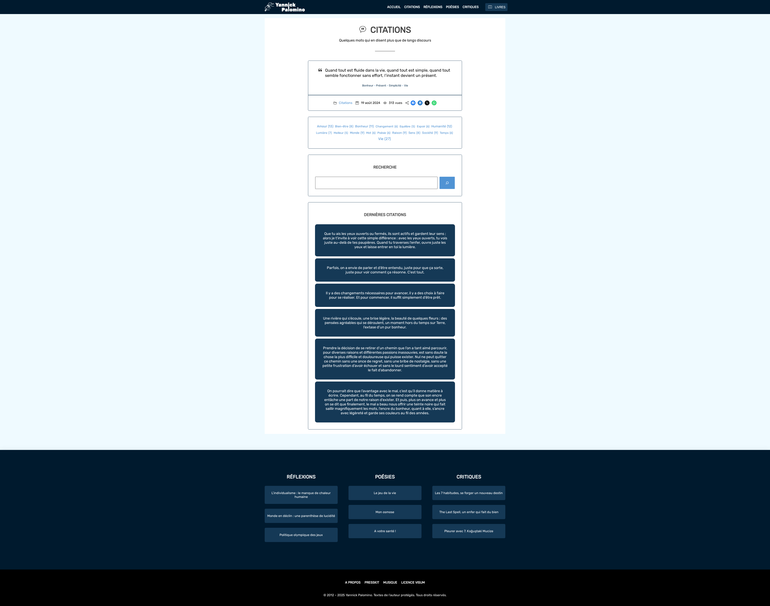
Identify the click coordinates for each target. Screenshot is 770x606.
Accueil (394, 7)
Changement (387, 126)
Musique (390, 582)
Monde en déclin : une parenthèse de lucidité (301, 516)
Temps (446, 133)
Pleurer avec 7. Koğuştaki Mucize (468, 531)
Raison (399, 133)
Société (430, 133)
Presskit (372, 582)
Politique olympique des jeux (301, 535)
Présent (381, 85)
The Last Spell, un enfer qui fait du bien (468, 512)
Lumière (324, 133)
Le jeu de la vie (385, 493)
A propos (353, 582)
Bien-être (344, 126)
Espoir (423, 126)
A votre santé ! (385, 531)
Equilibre (407, 126)
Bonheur (367, 85)
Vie (406, 85)
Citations (412, 7)
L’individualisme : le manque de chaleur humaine (301, 495)
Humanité (441, 126)
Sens (414, 133)
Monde (357, 133)
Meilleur (341, 133)
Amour (325, 126)
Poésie (383, 133)
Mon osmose (385, 512)
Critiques (471, 7)
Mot (371, 133)
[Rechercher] (447, 183)
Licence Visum (413, 582)
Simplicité (395, 85)
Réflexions (433, 7)
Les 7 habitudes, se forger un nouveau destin (469, 493)
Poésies (452, 7)
